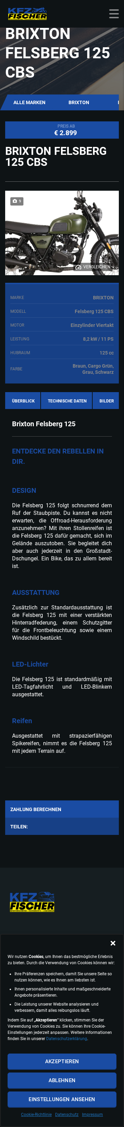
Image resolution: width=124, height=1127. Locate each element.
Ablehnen (62, 1080)
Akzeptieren (62, 1061)
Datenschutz (67, 1114)
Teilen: (19, 826)
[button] (113, 943)
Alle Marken (29, 102)
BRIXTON (79, 102)
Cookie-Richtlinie (36, 1114)
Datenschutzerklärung (66, 1038)
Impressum (92, 1114)
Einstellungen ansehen (62, 1099)
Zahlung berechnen (35, 809)
